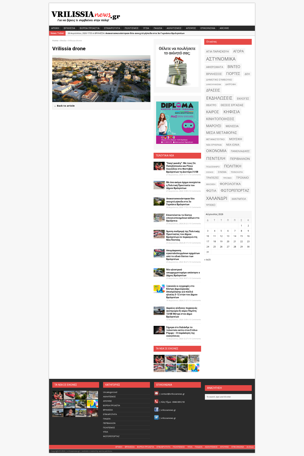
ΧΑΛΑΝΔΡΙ (216, 198)
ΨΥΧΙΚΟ (210, 205)
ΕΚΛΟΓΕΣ (243, 98)
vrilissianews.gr (168, 410)
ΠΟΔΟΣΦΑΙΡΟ (213, 166)
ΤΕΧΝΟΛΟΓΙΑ (237, 172)
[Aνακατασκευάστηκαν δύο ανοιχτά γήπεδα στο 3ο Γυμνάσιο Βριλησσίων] (159, 203)
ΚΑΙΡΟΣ (212, 111)
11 (214, 235)
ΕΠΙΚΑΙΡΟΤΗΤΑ (112, 28)
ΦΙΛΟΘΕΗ (210, 184)
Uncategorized (110, 392)
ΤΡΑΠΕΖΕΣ (212, 177)
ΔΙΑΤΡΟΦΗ (230, 84)
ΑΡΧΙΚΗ (55, 28)
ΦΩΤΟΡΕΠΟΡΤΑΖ (235, 190)
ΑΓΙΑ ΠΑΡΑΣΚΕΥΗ (217, 51)
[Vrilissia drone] (101, 100)
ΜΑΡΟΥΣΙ (213, 125)
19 (221, 241)
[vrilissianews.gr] (152, 16)
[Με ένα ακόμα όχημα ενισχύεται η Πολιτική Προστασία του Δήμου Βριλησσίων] (159, 187)
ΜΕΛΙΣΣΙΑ (232, 126)
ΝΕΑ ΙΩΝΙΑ (232, 144)
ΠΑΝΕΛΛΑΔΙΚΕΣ (240, 151)
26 (221, 246)
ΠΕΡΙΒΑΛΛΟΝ (240, 158)
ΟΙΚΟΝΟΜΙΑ (216, 150)
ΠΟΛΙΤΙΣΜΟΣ (132, 28)
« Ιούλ (207, 259)
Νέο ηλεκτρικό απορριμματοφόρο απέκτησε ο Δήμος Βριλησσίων (183, 272)
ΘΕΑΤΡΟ (211, 105)
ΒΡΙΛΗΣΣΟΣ (214, 74)
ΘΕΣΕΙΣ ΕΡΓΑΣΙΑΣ (232, 105)
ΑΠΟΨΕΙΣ (191, 28)
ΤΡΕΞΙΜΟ (227, 178)
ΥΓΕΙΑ (146, 28)
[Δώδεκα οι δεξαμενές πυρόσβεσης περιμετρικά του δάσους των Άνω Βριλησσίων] (80, 415)
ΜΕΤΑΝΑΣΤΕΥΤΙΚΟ (215, 139)
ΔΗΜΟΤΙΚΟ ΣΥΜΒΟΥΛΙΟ (219, 79)
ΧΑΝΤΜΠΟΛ (239, 199)
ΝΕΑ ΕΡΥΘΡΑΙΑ (214, 144)
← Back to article (64, 105)
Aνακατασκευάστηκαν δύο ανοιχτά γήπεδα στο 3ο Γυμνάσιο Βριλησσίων (180, 201)
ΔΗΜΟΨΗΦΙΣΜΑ (213, 84)
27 (228, 246)
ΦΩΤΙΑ (211, 190)
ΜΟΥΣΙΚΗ (235, 139)
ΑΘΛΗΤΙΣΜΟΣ (174, 28)
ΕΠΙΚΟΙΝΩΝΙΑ (207, 28)
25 (214, 246)
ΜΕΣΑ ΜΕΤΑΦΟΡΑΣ (221, 132)
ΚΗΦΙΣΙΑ (231, 111)
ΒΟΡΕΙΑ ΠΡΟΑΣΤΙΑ (89, 28)
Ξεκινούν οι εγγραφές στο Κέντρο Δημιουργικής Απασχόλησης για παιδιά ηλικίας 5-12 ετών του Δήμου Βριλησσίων (181, 292)
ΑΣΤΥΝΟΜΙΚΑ (221, 59)
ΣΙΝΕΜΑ (222, 171)
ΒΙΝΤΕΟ (234, 66)
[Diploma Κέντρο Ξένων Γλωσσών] (177, 123)
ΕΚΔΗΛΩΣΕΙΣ (219, 98)
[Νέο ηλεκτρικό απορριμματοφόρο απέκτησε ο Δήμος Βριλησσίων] (159, 274)
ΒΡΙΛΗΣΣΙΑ (69, 28)
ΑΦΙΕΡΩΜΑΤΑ (214, 67)
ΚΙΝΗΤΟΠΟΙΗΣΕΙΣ (220, 119)
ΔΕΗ (247, 74)
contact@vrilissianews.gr (173, 394)
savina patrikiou (105, 451)
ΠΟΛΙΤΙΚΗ (232, 166)
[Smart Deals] (177, 66)
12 (221, 235)
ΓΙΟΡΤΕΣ (233, 73)
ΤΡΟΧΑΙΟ (242, 177)
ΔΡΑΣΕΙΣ (213, 90)
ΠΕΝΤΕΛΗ (215, 158)
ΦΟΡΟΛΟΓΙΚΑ (230, 184)
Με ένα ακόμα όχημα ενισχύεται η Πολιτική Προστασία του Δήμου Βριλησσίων (183, 185)
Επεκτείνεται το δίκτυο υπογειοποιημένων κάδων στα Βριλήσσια (182, 218)
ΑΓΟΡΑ (238, 51)
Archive (224, 28)
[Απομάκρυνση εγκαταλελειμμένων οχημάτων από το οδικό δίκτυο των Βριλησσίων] (159, 255)
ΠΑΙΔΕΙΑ (158, 28)
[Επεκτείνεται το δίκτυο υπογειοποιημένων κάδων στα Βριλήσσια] (159, 220)
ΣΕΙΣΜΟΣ (209, 172)
